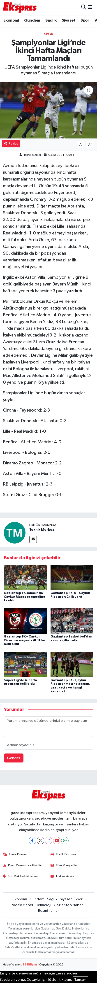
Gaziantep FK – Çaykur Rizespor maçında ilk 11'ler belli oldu (25, 640)
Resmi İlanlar (48, 911)
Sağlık (50, 20)
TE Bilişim (30, 964)
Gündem (32, 20)
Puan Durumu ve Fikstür (25, 865)
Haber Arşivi (65, 876)
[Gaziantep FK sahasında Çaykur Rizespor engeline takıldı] (25, 577)
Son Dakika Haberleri (23, 876)
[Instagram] (48, 840)
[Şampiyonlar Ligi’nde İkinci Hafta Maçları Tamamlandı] (48, 110)
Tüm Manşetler (67, 865)
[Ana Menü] (90, 7)
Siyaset (68, 20)
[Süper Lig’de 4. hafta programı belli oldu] (25, 664)
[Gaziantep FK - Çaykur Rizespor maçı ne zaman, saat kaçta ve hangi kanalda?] (72, 664)
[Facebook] (32, 840)
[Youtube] (56, 840)
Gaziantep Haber (68, 905)
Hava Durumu (18, 854)
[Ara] (83, 7)
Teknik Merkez (32, 155)
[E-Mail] (33, 539)
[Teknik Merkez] (14, 533)
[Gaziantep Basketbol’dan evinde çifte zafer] (72, 621)
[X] (40, 840)
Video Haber (22, 905)
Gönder (13, 758)
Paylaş (13, 143)
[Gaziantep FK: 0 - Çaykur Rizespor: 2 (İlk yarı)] (72, 577)
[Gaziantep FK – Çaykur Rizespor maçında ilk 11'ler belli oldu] (25, 621)
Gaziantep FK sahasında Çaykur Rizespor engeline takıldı (24, 596)
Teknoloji (43, 905)
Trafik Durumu (66, 854)
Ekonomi (11, 20)
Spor (85, 20)
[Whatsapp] (65, 840)
